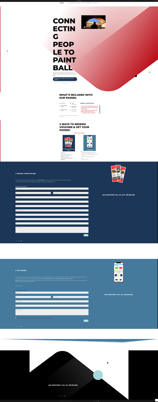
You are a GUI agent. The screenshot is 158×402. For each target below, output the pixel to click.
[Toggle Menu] (156, 1)
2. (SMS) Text (90, 149)
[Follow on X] (19, 241)
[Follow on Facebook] (16, 241)
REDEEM (86, 235)
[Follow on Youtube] (21, 241)
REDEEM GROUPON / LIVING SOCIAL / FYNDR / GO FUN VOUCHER (64, 79)
